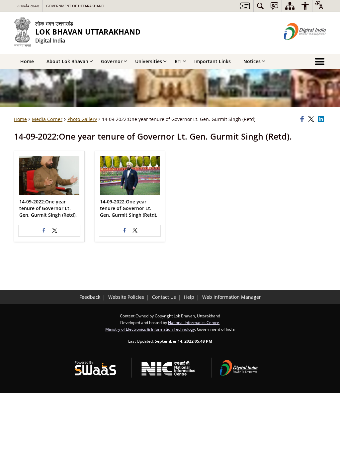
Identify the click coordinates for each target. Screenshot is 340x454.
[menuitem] (260, 6)
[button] (49, 175)
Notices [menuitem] (252, 61)
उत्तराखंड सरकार (28, 5)
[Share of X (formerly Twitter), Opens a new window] (312, 119)
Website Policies (126, 297)
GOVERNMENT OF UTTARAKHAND (75, 5)
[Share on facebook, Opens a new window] (303, 119)
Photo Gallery (82, 119)
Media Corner (47, 119)
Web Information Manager (231, 297)
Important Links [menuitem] (212, 61)
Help (189, 297)
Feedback (89, 297)
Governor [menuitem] (112, 61)
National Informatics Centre (193, 322)
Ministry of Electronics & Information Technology (150, 329)
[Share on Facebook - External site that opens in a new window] (44, 231)
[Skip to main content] (244, 5)
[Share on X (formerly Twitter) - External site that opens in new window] (54, 231)
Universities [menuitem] (148, 61)
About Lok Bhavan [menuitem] (67, 61)
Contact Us (164, 297)
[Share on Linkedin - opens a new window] (322, 119)
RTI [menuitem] (178, 61)
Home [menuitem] (27, 61)
